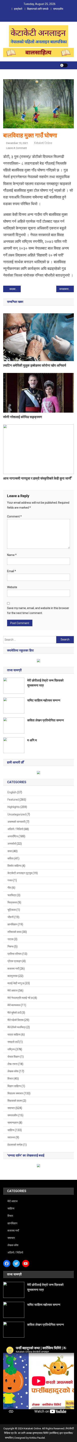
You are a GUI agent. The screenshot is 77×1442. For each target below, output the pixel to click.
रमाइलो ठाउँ (13, 1041)
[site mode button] (64, 65)
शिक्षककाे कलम (15, 1100)
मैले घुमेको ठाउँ (14, 1012)
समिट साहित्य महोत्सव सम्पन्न (43, 700)
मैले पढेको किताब (15, 1019)
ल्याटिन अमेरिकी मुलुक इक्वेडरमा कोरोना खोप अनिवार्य (34, 365)
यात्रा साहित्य (14, 1034)
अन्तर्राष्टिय (13, 836)
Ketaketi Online (43, 143)
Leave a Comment (16, 147)
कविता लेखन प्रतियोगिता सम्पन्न (45, 720)
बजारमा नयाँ (13, 968)
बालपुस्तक (13, 975)
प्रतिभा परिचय (15, 953)
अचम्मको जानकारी (16, 821)
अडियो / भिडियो (15, 829)
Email (11, 571)
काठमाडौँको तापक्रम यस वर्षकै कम (15, 289)
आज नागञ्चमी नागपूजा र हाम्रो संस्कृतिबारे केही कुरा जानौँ (37, 478)
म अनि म (32, 740)
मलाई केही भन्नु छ (16, 983)
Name (12, 555)
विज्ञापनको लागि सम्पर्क (37, 8)
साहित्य (11, 1130)
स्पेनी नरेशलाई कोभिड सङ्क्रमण (22, 417)
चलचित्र (12, 895)
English (12, 792)
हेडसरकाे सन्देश (15, 1144)
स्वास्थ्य (11, 1137)
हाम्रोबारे (18, 8)
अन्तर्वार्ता (12, 843)
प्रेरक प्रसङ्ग (15, 961)
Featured (13, 799)
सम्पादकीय (58, 8)
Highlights (14, 806)
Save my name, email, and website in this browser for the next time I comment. (38, 610)
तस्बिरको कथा (14, 931)
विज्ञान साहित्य (14, 1086)
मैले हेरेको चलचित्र (17, 1027)
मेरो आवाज (13, 990)
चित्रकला (12, 902)
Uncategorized (17, 814)
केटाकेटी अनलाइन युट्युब (20, 873)
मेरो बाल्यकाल (14, 1005)
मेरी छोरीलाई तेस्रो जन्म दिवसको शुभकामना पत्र (45, 683)
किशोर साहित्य (14, 865)
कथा (10, 851)
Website (12, 587)
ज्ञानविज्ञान (12, 924)
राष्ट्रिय (11, 1049)
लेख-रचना (13, 1064)
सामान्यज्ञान (13, 1122)
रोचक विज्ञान (14, 1056)
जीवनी (11, 917)
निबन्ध (10, 946)
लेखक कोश (13, 1071)
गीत (9, 887)
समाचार (11, 1108)
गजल (10, 880)
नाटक (10, 939)
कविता (11, 858)
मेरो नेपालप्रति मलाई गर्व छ (20, 997)
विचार (10, 1078)
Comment (14, 516)
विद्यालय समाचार (15, 1093)
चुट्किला (12, 909)
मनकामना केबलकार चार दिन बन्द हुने (66, 289)
